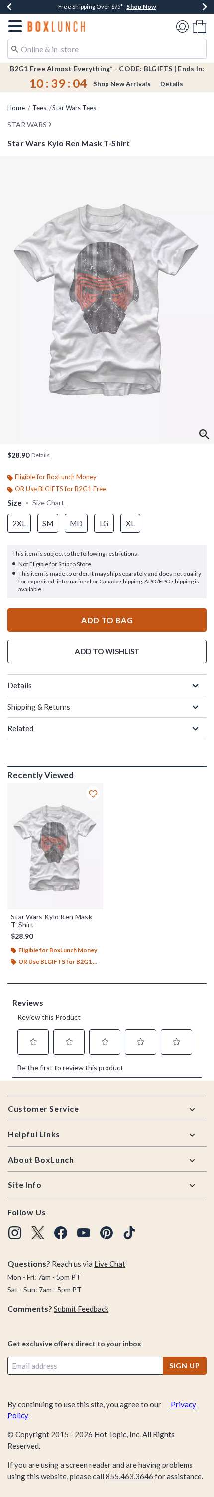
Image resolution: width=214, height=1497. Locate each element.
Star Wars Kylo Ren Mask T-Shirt (51, 921)
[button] (13, 26)
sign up (184, 1365)
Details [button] (40, 455)
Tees (39, 108)
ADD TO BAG (107, 620)
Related (20, 728)
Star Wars (27, 124)
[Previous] (9, 7)
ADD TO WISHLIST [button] (107, 651)
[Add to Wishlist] (93, 793)
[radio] (19, 523)
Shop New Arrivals (122, 84)
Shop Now (141, 6)
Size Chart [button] (48, 503)
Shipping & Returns (38, 706)
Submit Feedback (81, 1308)
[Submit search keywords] (14, 48)
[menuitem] (199, 26)
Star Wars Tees (74, 108)
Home (16, 108)
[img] (14, 1232)
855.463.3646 (129, 1476)
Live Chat (109, 1263)
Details (171, 84)
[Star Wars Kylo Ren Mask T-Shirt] (55, 846)
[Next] (204, 7)
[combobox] (107, 49)
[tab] (107, 300)
